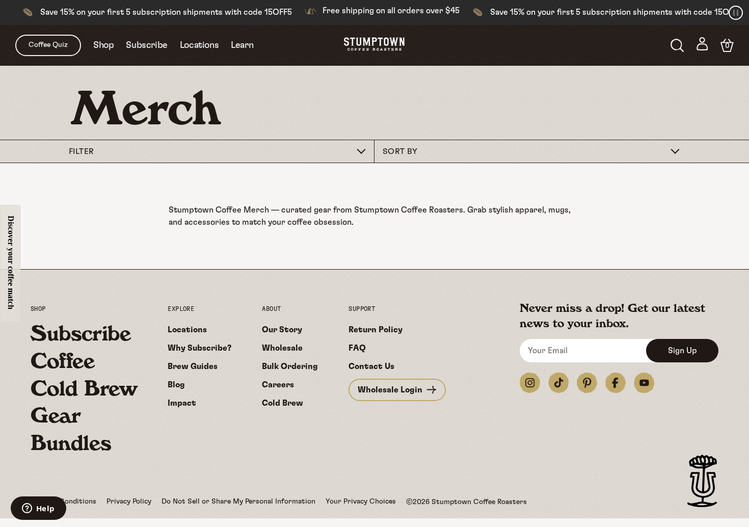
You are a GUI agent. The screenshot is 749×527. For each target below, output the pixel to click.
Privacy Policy (128, 501)
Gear (56, 415)
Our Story (282, 330)
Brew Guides (193, 366)
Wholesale (282, 348)
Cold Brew (84, 388)
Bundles (71, 442)
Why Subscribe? (199, 348)
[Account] (702, 45)
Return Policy (376, 330)
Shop (103, 45)
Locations (199, 45)
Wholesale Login (390, 390)
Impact (182, 403)
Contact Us (371, 366)
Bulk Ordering (290, 366)
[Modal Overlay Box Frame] (10, 263)
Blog (176, 385)
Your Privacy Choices (361, 501)
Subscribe (146, 45)
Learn (242, 45)
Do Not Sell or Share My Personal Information (238, 501)
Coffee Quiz (48, 44)
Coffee (63, 360)
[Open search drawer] (677, 45)
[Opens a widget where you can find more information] (38, 509)
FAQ (357, 348)
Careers (278, 385)
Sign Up (682, 351)
